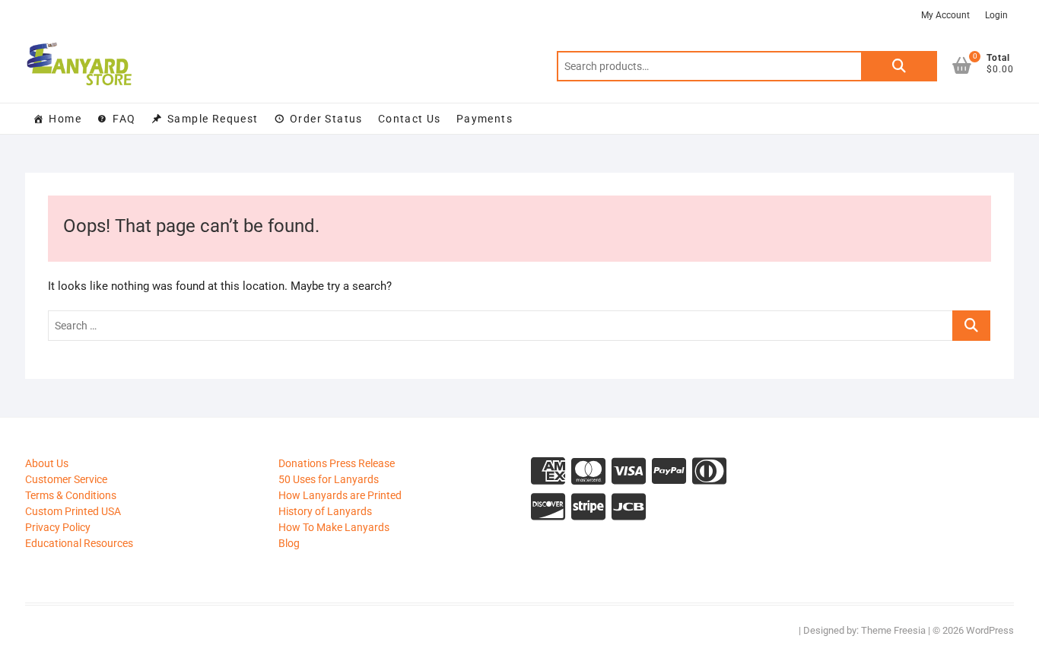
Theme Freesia (893, 630)
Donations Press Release (336, 463)
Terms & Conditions (70, 495)
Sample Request (213, 119)
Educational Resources (79, 543)
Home (65, 119)
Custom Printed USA (73, 511)
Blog (289, 543)
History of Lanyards (325, 511)
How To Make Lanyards (333, 527)
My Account (945, 15)
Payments (484, 119)
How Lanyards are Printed (340, 495)
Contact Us (409, 119)
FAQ (124, 119)
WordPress (990, 630)
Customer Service (66, 479)
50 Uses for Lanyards (328, 479)
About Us (46, 463)
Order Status (326, 119)
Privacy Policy (58, 527)
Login (996, 15)
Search (899, 66)
